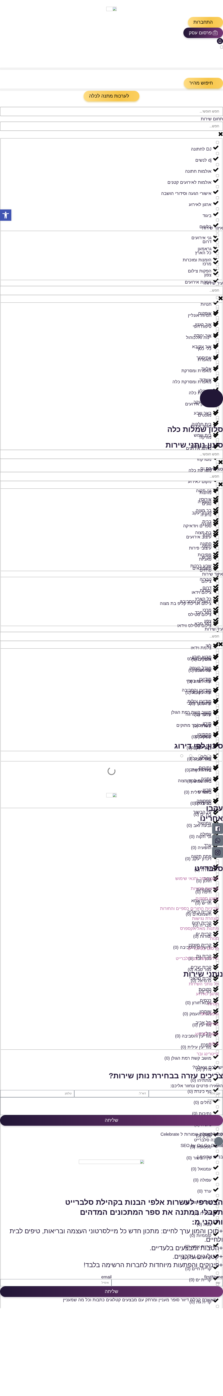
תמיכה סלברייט (208, 1139)
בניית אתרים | (210, 1156)
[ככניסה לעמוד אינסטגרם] (217, 852)
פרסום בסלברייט (203, 948)
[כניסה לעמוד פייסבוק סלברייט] (217, 828)
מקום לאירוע (207, 1033)
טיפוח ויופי (209, 1013)
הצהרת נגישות (205, 918)
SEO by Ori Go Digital (202, 1145)
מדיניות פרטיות (205, 888)
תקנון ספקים (207, 898)
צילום (214, 1043)
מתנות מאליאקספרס (199, 928)
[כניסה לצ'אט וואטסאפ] (217, 840)
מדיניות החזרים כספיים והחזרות (189, 908)
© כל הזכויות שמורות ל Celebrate (191, 1134)
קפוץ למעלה (211, 1134)
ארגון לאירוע (207, 993)
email (106, 1277)
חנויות (213, 1003)
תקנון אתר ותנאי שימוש (197, 878)
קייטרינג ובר (208, 1053)
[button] (205, 22)
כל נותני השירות (204, 983)
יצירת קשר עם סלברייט (197, 958)
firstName (213, 1277)
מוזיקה (213, 1023)
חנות (214, 938)
